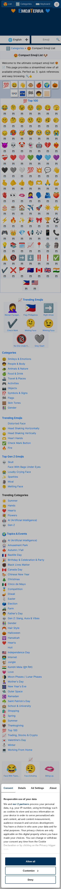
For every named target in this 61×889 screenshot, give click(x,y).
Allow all (30, 861)
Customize (29, 870)
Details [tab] (22, 788)
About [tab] (53, 788)
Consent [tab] (8, 788)
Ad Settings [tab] (37, 788)
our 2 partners (21, 804)
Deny (30, 879)
